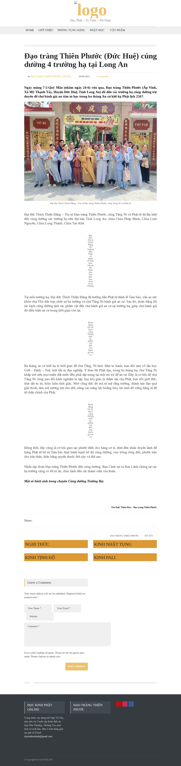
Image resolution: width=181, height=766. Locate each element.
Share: (28, 520)
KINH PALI (104, 557)
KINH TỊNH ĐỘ (40, 557)
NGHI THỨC (37, 544)
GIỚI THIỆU (46, 30)
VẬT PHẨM (117, 30)
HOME (30, 30)
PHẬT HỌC (97, 30)
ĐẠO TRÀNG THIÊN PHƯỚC (45, 76)
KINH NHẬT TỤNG (113, 544)
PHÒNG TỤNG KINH (71, 30)
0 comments (103, 76)
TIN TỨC (66, 76)
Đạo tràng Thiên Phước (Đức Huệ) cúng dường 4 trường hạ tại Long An (90, 60)
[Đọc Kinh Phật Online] (90, 9)
